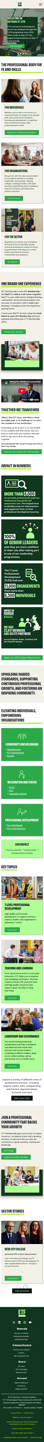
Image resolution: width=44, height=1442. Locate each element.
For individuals (15, 825)
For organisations (16, 828)
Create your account (13, 331)
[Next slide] (40, 32)
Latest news (30, 849)
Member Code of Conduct (22, 1417)
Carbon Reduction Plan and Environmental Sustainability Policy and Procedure (22, 1423)
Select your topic (22, 1098)
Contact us (21, 1386)
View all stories (22, 1291)
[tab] (18, 53)
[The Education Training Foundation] (20, 4)
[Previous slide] (4, 32)
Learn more (12, 930)
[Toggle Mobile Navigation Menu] (40, 4)
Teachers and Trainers (21, 1350)
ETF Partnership (15, 752)
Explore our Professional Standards (22, 132)
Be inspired (12, 262)
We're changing (21, 1369)
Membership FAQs (21, 1339)
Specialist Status (18, 793)
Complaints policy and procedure (16, 1437)
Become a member (21, 1333)
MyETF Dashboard (21, 1383)
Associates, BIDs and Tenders (22, 1433)
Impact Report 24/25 (22, 852)
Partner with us (14, 198)
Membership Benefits (21, 1336)
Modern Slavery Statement (22, 1429)
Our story (21, 1366)
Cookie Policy (28, 1413)
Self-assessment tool (21, 1356)
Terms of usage (36, 1437)
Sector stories (14, 849)
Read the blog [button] (16, 46)
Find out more (13, 1278)
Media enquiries (21, 1389)
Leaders (21, 1353)
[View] (22, 496)
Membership (14, 749)
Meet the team (21, 1372)
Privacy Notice (16, 1413)
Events (10, 755)
